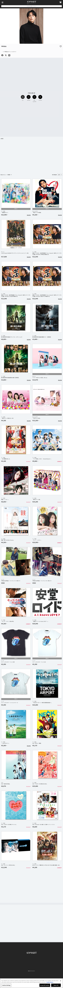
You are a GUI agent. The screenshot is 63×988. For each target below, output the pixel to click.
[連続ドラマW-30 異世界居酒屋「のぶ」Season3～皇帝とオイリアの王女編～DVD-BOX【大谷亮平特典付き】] (16, 275)
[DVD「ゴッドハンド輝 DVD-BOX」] (16, 846)
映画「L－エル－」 (5, 499)
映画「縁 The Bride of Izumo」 (7, 540)
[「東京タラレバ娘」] (47, 480)
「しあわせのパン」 (5, 743)
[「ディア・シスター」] (47, 521)
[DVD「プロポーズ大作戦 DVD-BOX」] (47, 764)
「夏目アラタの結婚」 (37, 212)
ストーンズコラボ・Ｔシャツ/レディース (9, 702)
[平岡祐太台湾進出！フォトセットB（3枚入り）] (47, 561)
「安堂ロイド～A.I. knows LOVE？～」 (40, 621)
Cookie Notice (49, 982)
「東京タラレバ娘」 (36, 499)
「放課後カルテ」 (5, 212)
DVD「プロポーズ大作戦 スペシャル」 (9, 824)
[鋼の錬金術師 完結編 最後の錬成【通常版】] (16, 358)
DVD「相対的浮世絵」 (5, 783)
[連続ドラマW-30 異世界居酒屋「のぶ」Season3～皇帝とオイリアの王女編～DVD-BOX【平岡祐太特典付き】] (47, 234)
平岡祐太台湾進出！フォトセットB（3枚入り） (42, 580)
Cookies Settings (6, 985)
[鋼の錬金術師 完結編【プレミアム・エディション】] (16, 317)
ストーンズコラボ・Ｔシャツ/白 (39, 662)
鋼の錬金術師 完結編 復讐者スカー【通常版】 (41, 337)
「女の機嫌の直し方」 (5, 458)
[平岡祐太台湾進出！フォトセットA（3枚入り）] (16, 561)
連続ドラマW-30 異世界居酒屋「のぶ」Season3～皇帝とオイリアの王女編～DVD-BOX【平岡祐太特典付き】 (46, 253)
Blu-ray (2, 251)
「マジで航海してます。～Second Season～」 (42, 458)
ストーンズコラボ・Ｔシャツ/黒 (7, 662)
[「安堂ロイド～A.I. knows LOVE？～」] (47, 602)
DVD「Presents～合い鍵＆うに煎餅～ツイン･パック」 (43, 824)
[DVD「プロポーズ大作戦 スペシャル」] (16, 805)
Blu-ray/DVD (35, 211)
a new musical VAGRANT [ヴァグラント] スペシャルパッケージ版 (14, 253)
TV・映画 (3, 211)
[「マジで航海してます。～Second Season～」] (47, 439)
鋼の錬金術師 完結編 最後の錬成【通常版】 (10, 377)
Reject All (56, 985)
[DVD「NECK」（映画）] (47, 724)
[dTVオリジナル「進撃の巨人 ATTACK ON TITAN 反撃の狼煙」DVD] (47, 846)
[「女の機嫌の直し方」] (16, 439)
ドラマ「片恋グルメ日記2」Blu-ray (39, 377)
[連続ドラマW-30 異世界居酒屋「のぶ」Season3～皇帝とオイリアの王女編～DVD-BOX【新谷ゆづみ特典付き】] (47, 275)
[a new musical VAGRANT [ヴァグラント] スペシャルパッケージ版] (16, 234)
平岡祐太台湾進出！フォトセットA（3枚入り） (11, 580)
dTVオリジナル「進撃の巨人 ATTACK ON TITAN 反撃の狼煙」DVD (46, 865)
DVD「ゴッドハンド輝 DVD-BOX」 (8, 865)
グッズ (2, 579)
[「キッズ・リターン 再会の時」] (16, 602)
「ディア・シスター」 (37, 540)
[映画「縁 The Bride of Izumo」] (16, 521)
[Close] (60, 980)
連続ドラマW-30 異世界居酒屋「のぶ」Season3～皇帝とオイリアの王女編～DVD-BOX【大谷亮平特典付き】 (15, 295)
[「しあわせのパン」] (16, 724)
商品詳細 (29, 215)
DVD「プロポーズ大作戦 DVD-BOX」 (39, 783)
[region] (31, 983)
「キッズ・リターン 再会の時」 (7, 621)
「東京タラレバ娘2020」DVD (7, 418)
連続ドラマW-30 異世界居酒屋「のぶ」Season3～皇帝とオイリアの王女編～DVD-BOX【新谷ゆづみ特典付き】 (46, 295)
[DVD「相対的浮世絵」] (16, 764)
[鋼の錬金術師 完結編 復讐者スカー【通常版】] (47, 317)
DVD (2, 782)
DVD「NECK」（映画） (37, 743)
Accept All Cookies (44, 985)
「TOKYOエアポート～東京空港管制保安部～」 (42, 702)
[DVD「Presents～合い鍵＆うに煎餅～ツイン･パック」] (47, 805)
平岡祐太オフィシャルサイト (10, 51)
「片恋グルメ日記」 (36, 418)
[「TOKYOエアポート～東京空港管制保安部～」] (47, 683)
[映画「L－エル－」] (16, 480)
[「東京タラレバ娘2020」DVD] (16, 399)
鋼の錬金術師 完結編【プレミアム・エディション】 (12, 337)
